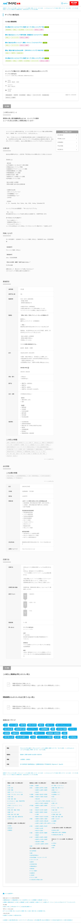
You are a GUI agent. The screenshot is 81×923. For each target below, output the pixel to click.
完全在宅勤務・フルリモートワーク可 (38, 857)
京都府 (41, 818)
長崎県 (45, 837)
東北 (31, 787)
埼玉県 (37, 796)
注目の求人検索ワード (22, 737)
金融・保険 (54, 810)
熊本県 (37, 839)
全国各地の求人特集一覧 (57, 834)
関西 (31, 818)
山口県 (41, 828)
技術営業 (7, 733)
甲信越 (31, 805)
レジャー (54, 801)
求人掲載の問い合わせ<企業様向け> (43, 920)
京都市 (37, 823)
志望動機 (34, 900)
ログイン (65, 3)
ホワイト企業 (13, 725)
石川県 (41, 810)
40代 (6, 725)
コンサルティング (56, 812)
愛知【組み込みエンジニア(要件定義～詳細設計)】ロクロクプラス (24, 34)
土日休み (54, 843)
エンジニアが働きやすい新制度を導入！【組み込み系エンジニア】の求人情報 (22, 9)
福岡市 (42, 843)
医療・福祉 (10, 796)
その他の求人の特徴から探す (36, 879)
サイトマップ (23, 920)
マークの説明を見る (49, 459)
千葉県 (41, 796)
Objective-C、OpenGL (57, 764)
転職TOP (5, 8)
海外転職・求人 (42, 911)
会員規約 (6, 920)
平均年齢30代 (47, 764)
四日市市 (39, 754)
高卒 (53, 847)
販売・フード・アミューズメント (15, 792)
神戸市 (49, 823)
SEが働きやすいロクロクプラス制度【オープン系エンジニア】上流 (24, 58)
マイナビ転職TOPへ (9, 893)
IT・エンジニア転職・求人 (9, 911)
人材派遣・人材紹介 (25, 759)
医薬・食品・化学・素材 (13, 814)
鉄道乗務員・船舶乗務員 (53, 733)
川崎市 (41, 803)
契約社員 (10, 828)
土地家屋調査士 (44, 729)
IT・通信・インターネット (58, 785)
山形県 (41, 790)
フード (53, 805)
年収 (17, 902)
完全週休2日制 (33, 864)
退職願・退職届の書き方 (9, 902)
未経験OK (32, 873)
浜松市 (41, 816)
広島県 (37, 828)
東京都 (45, 796)
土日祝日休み (73, 737)
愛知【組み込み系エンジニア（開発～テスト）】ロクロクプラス (23, 42)
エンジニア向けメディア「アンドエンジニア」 (66, 902)
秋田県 (37, 790)
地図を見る (26, 638)
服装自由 (32, 868)
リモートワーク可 (34, 859)
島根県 (41, 826)
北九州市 (38, 843)
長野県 (45, 805)
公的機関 (54, 821)
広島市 (41, 830)
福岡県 (37, 837)
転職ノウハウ (39, 902)
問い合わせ (30, 920)
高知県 (37, 835)
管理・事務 (10, 790)
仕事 (27, 902)
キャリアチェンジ (32, 729)
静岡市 (37, 816)
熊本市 (46, 843)
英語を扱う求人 (18, 915)
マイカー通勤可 (33, 870)
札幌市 (37, 785)
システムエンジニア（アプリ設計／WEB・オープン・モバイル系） (58, 8)
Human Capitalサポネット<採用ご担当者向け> (63, 920)
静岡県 (41, 812)
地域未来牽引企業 (20, 729)
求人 (9, 906)
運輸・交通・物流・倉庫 (57, 816)
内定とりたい (50, 725)
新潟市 (37, 807)
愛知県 (22, 754)
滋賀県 (37, 818)
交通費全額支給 (40, 764)
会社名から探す (55, 830)
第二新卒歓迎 (23, 764)
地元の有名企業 (8, 729)
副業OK (32, 861)
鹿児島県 (38, 841)
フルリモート (72, 729)
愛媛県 (45, 832)
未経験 (64, 737)
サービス (54, 798)
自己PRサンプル (26, 900)
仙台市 (37, 792)
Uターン (46, 900)
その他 (53, 823)
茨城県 (37, 794)
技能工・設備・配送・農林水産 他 (15, 816)
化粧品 (64, 733)
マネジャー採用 (33, 877)
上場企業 (32, 875)
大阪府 (45, 818)
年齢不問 (23, 725)
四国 (31, 832)
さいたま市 (38, 801)
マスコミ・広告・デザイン (58, 807)
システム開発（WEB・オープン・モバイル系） (34, 8)
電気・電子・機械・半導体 (14, 810)
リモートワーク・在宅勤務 (45, 737)
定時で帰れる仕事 (9, 737)
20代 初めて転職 (62, 729)
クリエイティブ (11, 803)
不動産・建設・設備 (56, 814)
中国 (31, 826)
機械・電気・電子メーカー (58, 787)
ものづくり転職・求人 (22, 911)
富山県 (37, 810)
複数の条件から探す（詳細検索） (59, 832)
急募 (31, 853)
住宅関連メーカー (56, 792)
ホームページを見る (28, 629)
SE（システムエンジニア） (64, 725)
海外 (31, 846)
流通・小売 (54, 803)
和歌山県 (46, 821)
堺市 (45, 823)
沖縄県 (42, 841)
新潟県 (37, 805)
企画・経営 (10, 787)
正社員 (33, 737)
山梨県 (41, 805)
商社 (53, 796)
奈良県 (41, 821)
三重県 (26, 754)
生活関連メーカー (56, 794)
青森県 (37, 787)
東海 (31, 812)
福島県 (45, 790)
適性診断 (40, 900)
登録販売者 (15, 733)
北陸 (31, 810)
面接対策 (32, 902)
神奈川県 (38, 798)
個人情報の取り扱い (14, 920)
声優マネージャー (39, 733)
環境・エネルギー (56, 818)
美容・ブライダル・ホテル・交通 (15, 794)
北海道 (31, 785)
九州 (31, 837)
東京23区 (48, 801)
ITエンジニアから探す (12, 8)
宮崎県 (45, 839)
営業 (9, 785)
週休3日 (41, 725)
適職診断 (22, 902)
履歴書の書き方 (7, 900)
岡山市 (37, 830)
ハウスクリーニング (27, 733)
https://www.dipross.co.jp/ (28, 549)
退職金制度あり (33, 866)
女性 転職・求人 (32, 911)
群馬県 (45, 794)
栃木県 (41, 794)
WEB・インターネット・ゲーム (15, 805)
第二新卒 (57, 737)
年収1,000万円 (32, 725)
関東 (53, 729)
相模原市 (46, 803)
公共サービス (11, 818)
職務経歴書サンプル (17, 900)
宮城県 (45, 787)
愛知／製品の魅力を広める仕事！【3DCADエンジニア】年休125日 (24, 50)
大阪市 (41, 823)
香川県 (41, 832)
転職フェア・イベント (49, 902)
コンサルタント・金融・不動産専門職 (16, 801)
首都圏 (31, 796)
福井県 (45, 810)
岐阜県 (30, 754)
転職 (5, 906)
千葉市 (43, 801)
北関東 (31, 794)
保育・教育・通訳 (12, 798)
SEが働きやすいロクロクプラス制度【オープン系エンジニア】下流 (24, 27)
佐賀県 (41, 837)
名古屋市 (34, 754)
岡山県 (45, 826)
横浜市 (37, 803)
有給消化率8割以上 (34, 855)
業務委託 (10, 830)
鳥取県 (37, 826)
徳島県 (37, 832)
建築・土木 (10, 812)
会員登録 (74, 3)
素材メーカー (55, 790)
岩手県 (41, 787)
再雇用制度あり (31, 764)
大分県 (41, 839)
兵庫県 (37, 821)
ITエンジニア (20, 8)
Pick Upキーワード (16, 906)
